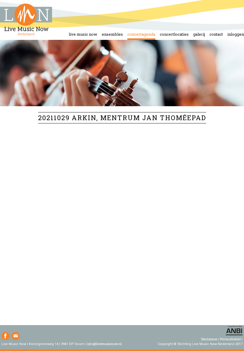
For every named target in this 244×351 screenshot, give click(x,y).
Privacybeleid (230, 339)
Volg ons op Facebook (5, 336)
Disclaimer (209, 339)
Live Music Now (83, 34)
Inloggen (235, 34)
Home (26, 20)
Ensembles (112, 34)
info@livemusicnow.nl (104, 343)
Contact (216, 34)
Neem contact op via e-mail (16, 336)
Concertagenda (141, 34)
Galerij (199, 34)
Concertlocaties (174, 34)
